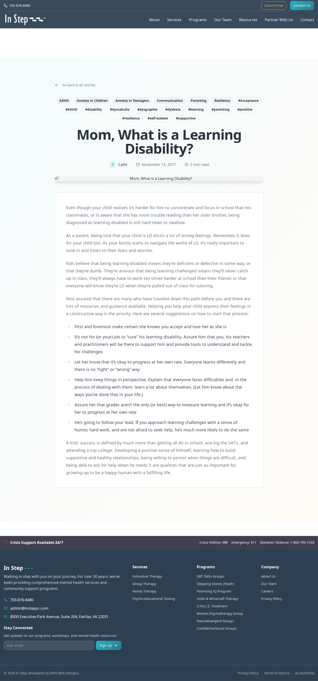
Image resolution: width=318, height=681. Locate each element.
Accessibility (304, 673)
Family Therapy (144, 591)
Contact (307, 19)
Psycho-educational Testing (153, 598)
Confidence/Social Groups (217, 628)
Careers (267, 591)
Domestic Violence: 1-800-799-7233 (287, 542)
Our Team (223, 19)
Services (174, 19)
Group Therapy (144, 584)
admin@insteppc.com (29, 608)
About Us (268, 576)
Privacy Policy (271, 598)
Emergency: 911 (243, 542)
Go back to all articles (78, 85)
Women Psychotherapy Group (220, 613)
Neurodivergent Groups (215, 621)
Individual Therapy (147, 576)
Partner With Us (279, 19)
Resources (248, 19)
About (154, 19)
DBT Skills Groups (210, 576)
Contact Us (302, 5)
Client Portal (273, 5)
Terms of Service (277, 673)
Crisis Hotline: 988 (214, 542)
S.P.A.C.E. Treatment (212, 606)
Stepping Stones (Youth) (215, 584)
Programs (198, 19)
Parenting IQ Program (214, 591)
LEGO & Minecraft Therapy (217, 598)
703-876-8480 (22, 599)
